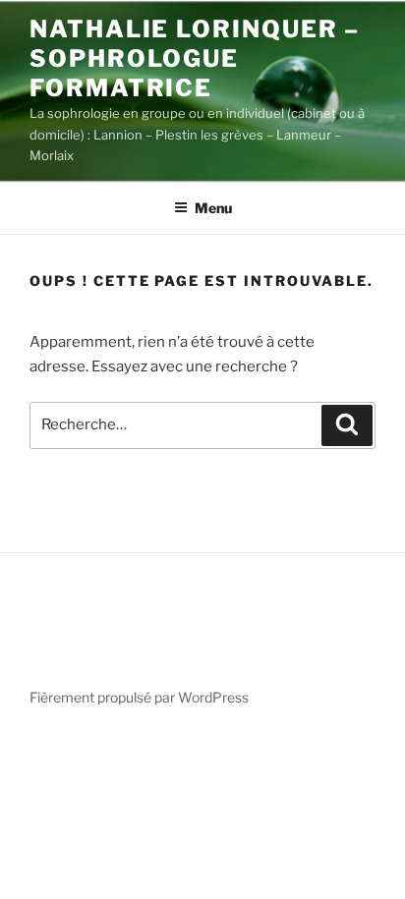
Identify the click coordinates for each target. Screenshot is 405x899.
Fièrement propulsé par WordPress (139, 697)
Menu (213, 207)
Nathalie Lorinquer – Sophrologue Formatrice (194, 58)
